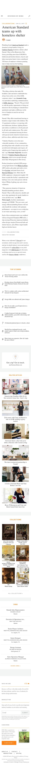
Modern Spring (8, 586)
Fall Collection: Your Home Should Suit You (22, 566)
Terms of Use (4, 717)
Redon (8, 566)
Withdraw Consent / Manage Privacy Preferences (16, 762)
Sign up (18, 240)
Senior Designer (16, 638)
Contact (14, 751)
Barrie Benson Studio (22, 586)
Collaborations (8, 23)
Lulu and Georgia (22, 562)
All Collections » (15, 593)
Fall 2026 (22, 544)
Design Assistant (15, 647)
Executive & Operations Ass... (15, 619)
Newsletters (7, 753)
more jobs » (15, 666)
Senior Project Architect (15, 629)
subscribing (15, 247)
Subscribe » (9, 743)
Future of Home (14, 254)
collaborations (13, 232)
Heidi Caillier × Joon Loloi (22, 541)
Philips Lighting (23, 166)
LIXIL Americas (8, 103)
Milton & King (8, 541)
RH (8, 584)
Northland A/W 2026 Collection (8, 543)
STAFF (9, 40)
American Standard (18, 45)
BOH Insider (15, 250)
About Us (5, 751)
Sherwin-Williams (7, 173)
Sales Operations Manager (15, 657)
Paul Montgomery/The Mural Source (8, 563)
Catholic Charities (7, 50)
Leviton (7, 170)
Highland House (23, 584)
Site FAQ (18, 753)
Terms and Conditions (17, 756)
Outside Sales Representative (15, 610)
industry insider (8, 235)
